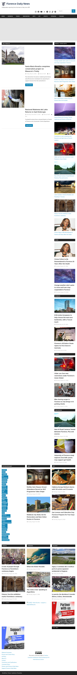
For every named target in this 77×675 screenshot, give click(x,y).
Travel (18, 16)
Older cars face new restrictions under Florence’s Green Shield (64, 375)
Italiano (61, 16)
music (3, 495)
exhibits (4, 470)
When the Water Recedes (36, 567)
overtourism (5, 540)
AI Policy (4, 656)
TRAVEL (57, 354)
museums (4, 480)
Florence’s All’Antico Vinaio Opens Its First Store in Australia (64, 345)
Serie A (4, 484)
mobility (4, 497)
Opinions (53, 16)
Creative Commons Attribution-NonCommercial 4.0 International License (38, 657)
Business (10, 16)
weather (4, 482)
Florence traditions (5, 537)
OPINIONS (30, 545)
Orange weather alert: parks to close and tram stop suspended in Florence (64, 287)
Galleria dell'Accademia (6, 515)
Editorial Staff (42, 73)
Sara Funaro (4, 500)
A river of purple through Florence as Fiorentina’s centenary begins (10, 569)
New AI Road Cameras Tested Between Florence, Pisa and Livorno (64, 431)
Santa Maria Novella (4, 526)
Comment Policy (6, 664)
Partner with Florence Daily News (10, 666)
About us (4, 658)
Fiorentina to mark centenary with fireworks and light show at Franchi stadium (63, 138)
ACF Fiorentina (5, 477)
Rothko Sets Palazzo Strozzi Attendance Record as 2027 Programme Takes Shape (37, 489)
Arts (34, 16)
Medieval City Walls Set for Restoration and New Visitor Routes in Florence (37, 517)
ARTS (29, 466)
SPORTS (5, 545)
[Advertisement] (38, 29)
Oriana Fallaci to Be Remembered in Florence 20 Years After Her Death (64, 261)
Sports (46, 16)
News (3, 16)
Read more (29, 84)
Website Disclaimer (7, 652)
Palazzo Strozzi (4, 508)
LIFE (54, 466)
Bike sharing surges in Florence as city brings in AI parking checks (64, 401)
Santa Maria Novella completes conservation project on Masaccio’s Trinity (37, 68)
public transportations (6, 521)
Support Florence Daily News (9, 668)
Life (39, 16)
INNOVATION (58, 410)
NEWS (56, 240)
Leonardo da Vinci (4, 504)
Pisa (3, 513)
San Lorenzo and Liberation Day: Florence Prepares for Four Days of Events (63, 514)
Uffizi (3, 472)
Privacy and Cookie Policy (8, 654)
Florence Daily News (18, 3)
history (4, 510)
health (4, 532)
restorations (5, 534)
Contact (4, 660)
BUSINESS (57, 296)
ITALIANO (55, 545)
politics (4, 518)
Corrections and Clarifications (9, 662)
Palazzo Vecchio (4, 487)
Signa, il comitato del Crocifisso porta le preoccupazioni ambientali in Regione (63, 569)
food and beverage (4, 492)
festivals (4, 529)
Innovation (26, 16)
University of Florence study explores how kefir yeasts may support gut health (64, 457)
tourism (4, 474)
